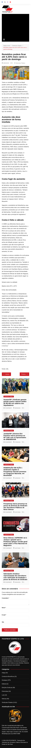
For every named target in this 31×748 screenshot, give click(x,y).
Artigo (3, 672)
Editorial (4, 684)
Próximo (23, 374)
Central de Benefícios (8, 676)
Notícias (4, 698)
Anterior (7, 374)
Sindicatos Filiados (20, 63)
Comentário (5, 598)
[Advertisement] (15, 26)
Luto (3, 695)
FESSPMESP (8, 408)
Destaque (4, 680)
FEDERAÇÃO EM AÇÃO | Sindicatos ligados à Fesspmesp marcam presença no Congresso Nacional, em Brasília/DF (14, 471)
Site (3, 622)
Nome (4, 607)
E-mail (4, 615)
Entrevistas (5, 691)
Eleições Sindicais (7, 687)
